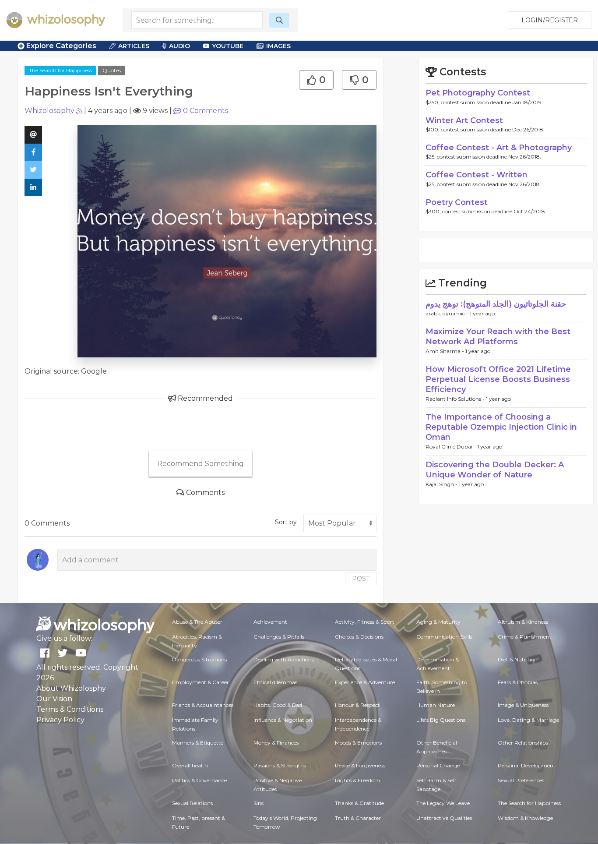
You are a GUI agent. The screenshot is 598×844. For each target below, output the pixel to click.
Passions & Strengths (279, 765)
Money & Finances (276, 742)
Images (278, 46)
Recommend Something (200, 463)
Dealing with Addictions (283, 659)
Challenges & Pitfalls (278, 636)
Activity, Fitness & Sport (364, 621)
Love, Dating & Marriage (528, 720)
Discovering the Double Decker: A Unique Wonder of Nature (495, 470)
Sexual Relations (192, 803)
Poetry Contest (457, 202)
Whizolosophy (49, 110)
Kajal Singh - (442, 484)
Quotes (111, 70)
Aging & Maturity (438, 621)
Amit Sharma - (445, 351)
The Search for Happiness (60, 70)
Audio (179, 46)
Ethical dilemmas (275, 682)
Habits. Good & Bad (277, 705)
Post (360, 579)
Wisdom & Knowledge (525, 818)
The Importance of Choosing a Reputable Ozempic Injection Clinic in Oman (501, 427)
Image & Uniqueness (523, 705)
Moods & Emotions (358, 742)
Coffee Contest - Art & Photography (499, 147)
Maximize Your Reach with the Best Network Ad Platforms (498, 336)
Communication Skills (444, 636)
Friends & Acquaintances (202, 705)
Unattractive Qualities (444, 818)
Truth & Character (358, 818)
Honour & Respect (357, 705)
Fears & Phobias (518, 682)
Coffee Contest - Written (477, 175)
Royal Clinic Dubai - (451, 446)
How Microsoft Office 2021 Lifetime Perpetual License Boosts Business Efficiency (498, 379)
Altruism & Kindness (523, 621)
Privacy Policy (60, 720)
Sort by (286, 522)
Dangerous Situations (199, 659)
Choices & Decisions (359, 636)
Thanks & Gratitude (359, 803)
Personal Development (527, 765)
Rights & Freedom (357, 780)
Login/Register (549, 20)
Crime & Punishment (525, 636)
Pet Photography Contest (478, 93)
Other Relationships (523, 742)
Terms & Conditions (69, 709)
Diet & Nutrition (518, 659)
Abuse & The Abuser (197, 621)
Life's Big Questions (440, 720)
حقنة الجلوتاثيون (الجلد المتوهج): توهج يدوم (496, 304)
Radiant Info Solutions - (456, 399)
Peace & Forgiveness (360, 765)
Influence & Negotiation (282, 720)
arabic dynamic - (448, 313)
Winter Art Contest (464, 120)
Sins (258, 803)
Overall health (190, 765)
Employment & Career (200, 682)
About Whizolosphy (71, 688)
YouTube (227, 46)
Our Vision (54, 699)
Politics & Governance (199, 780)
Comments (205, 110)
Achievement (270, 621)
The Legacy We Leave (443, 803)
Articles (133, 46)
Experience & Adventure (365, 682)
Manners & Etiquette (197, 742)
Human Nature (435, 705)
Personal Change (438, 765)
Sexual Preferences (521, 780)
